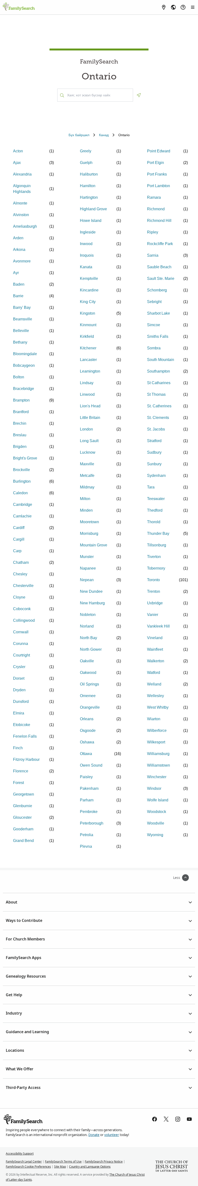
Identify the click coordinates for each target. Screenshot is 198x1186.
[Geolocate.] (139, 95)
